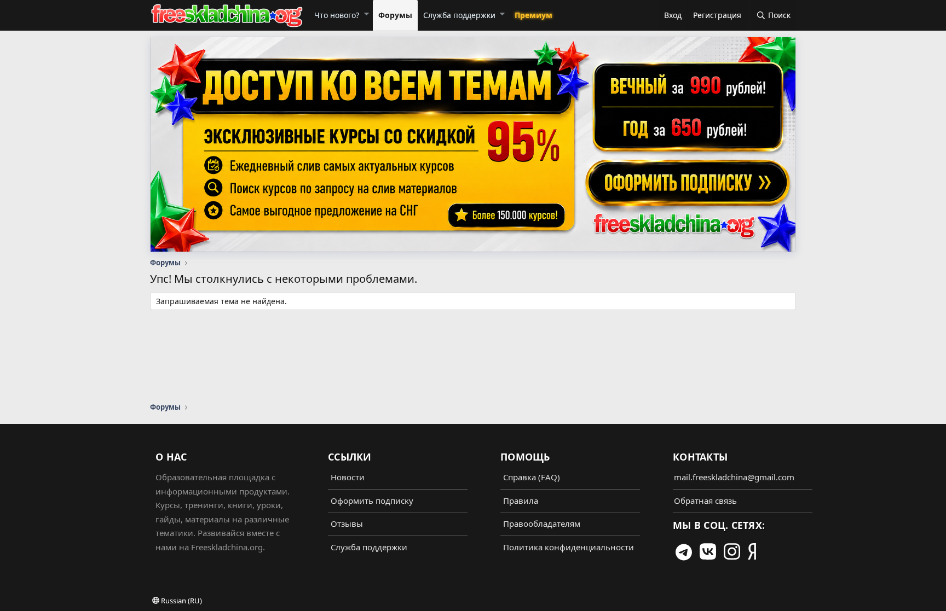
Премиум (533, 15)
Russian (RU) (180, 601)
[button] (366, 13)
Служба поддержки (459, 15)
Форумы (395, 15)
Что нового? (336, 15)
